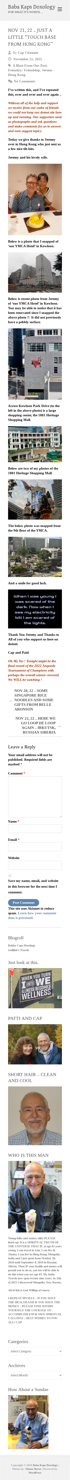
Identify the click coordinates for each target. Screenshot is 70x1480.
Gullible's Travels (18, 950)
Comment (16, 773)
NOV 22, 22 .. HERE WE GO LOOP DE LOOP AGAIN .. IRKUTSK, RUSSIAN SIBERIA (38, 725)
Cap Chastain (28, 53)
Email (14, 840)
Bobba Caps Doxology (21, 945)
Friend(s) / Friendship (24, 70)
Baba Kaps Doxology (31, 7)
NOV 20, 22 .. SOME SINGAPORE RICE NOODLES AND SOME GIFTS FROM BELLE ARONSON (31, 700)
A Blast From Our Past (30, 65)
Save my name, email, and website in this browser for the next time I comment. (33, 886)
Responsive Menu (60, 9)
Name (13, 821)
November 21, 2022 (27, 59)
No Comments (24, 81)
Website (13, 858)
